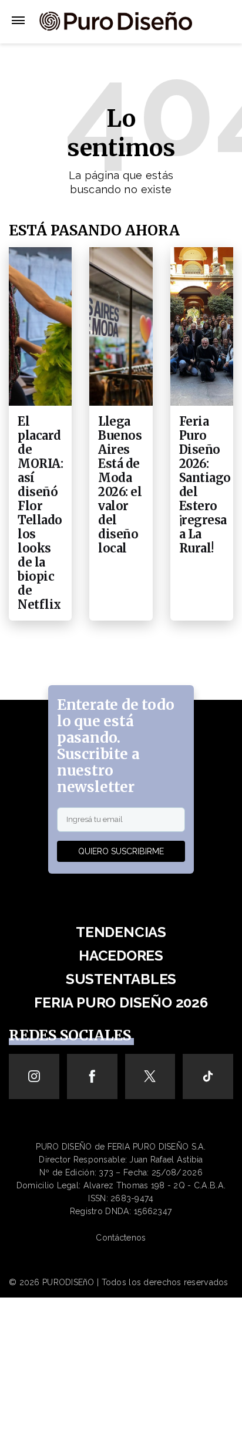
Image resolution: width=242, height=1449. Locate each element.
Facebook (92, 1076)
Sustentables (121, 979)
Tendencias (121, 932)
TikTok (208, 1076)
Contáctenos (121, 1237)
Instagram (33, 1076)
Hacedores (121, 955)
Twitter (150, 1076)
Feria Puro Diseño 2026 (120, 1002)
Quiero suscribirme (121, 851)
